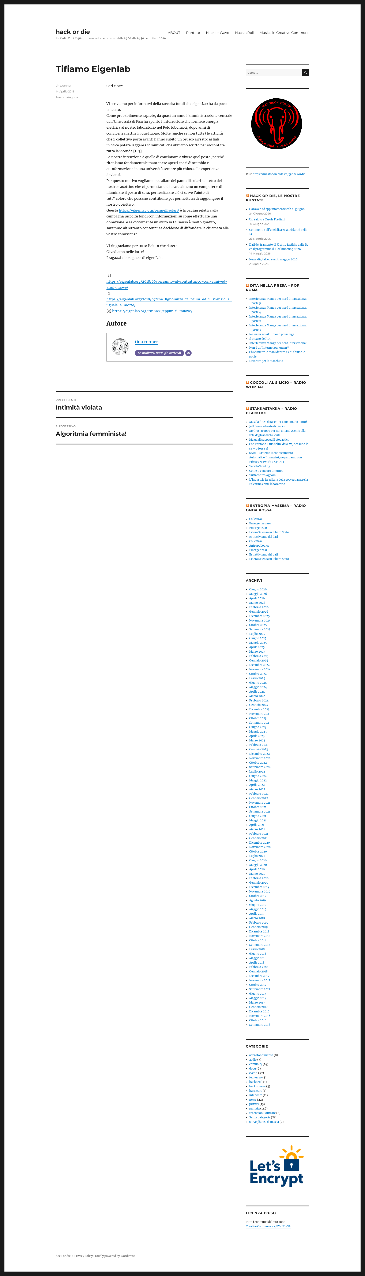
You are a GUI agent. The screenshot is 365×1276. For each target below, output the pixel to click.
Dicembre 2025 (259, 616)
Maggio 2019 (258, 909)
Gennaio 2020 (258, 882)
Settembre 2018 (259, 945)
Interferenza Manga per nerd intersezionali (278, 343)
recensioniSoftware (262, 1113)
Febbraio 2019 (258, 922)
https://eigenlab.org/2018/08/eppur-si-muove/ (152, 311)
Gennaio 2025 (258, 660)
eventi (253, 1073)
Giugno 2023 (257, 727)
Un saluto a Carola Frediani (267, 219)
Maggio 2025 (258, 643)
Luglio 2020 (257, 856)
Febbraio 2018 (258, 967)
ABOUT (174, 33)
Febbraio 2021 (258, 834)
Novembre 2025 (260, 620)
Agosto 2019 (257, 900)
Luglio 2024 (257, 678)
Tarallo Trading (259, 466)
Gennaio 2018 (258, 971)
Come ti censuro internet (266, 471)
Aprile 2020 (257, 869)
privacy (254, 1104)
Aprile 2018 (256, 962)
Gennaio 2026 (258, 611)
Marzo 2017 (257, 1002)
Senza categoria (67, 97)
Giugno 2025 (258, 638)
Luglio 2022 (257, 771)
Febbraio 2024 (258, 700)
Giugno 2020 (258, 860)
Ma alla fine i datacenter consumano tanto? (278, 422)
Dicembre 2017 (259, 976)
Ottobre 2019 (258, 896)
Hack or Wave (217, 33)
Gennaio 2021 (258, 838)
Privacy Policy (83, 1256)
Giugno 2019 (257, 905)
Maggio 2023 (258, 731)
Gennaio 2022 (258, 798)
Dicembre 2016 (259, 1011)
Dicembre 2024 (259, 665)
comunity (255, 1064)
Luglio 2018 (257, 949)
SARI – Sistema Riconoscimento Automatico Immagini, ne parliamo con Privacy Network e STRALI (275, 457)
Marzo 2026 (257, 603)
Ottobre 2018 (257, 940)
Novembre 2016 (259, 1016)
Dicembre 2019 (259, 887)
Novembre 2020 (260, 847)
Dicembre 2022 (259, 754)
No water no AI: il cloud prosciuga (271, 334)
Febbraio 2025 (258, 656)
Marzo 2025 (257, 651)
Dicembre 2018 (259, 931)
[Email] (188, 353)
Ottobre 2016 (258, 1020)
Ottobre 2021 (257, 807)
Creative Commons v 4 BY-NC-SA (268, 1226)
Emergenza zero (260, 523)
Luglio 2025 (257, 634)
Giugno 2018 (257, 954)
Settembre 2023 (259, 723)
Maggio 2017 (257, 998)
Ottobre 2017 (257, 985)
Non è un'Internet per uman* (269, 347)
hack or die (73, 31)
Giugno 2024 (258, 683)
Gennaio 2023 (258, 749)
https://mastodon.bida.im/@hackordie (279, 174)
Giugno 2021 (257, 816)
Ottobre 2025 (258, 625)
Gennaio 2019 (258, 927)
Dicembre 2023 (259, 709)
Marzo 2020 (257, 874)
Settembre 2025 (260, 629)
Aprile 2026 (257, 598)
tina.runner (146, 341)
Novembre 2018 (259, 936)
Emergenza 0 (258, 528)
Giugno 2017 (257, 994)
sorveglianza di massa (264, 1122)
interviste (255, 1095)
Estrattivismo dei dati (263, 537)
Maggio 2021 (257, 820)
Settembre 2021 (259, 811)
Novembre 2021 (259, 802)
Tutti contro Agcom (262, 475)
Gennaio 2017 (258, 1007)
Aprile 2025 (257, 647)
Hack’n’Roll (244, 33)
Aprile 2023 (256, 736)
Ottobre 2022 (258, 762)
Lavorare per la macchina (266, 361)
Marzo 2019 (257, 918)
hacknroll (255, 1082)
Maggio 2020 (258, 865)
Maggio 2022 (258, 780)
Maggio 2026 (258, 594)
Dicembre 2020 (259, 842)
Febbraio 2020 (258, 878)
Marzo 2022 (257, 789)
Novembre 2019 (259, 891)
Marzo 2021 (257, 829)
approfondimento (261, 1055)
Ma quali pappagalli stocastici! (269, 439)
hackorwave (257, 1086)
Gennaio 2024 (258, 705)
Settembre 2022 (260, 767)
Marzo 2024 (257, 696)
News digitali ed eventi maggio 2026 (273, 259)
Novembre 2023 (259, 714)
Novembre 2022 (260, 758)
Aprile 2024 (257, 691)
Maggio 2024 (258, 687)
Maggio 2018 (257, 958)
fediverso (255, 1077)
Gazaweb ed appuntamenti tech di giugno (277, 209)
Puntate (193, 33)
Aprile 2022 (257, 785)
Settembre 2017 (259, 989)
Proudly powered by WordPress (114, 1256)
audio (253, 1060)
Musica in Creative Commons (284, 33)
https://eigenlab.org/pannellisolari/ (149, 210)
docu (252, 1068)
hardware (255, 1091)
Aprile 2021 (256, 825)
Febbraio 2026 (259, 607)
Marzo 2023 (257, 740)
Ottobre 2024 (258, 674)
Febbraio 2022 (258, 794)
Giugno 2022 (258, 776)
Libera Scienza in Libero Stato (269, 532)
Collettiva (255, 519)
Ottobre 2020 (258, 851)
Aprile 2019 (256, 914)
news (252, 1099)
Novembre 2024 (260, 669)
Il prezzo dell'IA (259, 339)
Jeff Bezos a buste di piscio (267, 426)
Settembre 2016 (259, 1025)
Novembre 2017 (259, 980)
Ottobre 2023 (258, 718)
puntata (254, 1108)
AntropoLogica (259, 545)
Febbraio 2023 (258, 745)
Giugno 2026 (258, 589)
